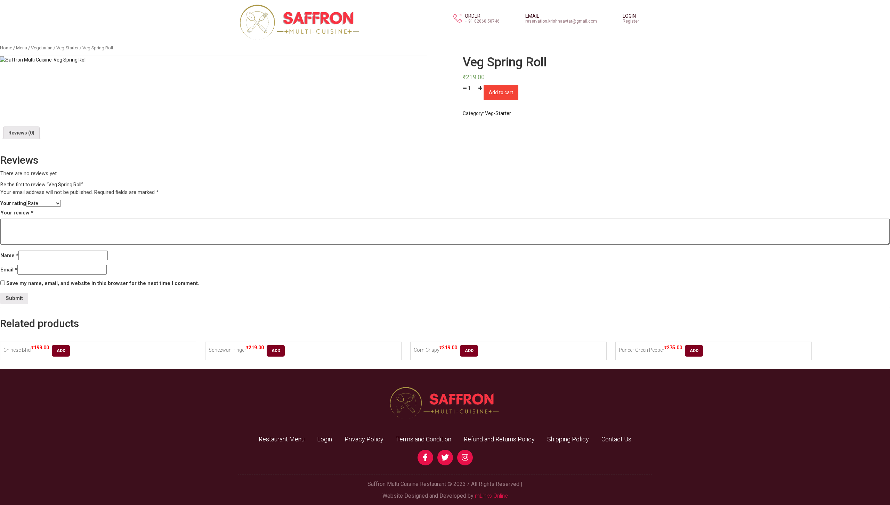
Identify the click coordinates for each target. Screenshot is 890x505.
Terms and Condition (423, 439)
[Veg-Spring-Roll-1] (43, 59)
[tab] (21, 133)
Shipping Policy (568, 439)
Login (324, 439)
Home (6, 47)
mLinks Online (491, 495)
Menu (21, 47)
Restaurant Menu (282, 439)
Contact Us (616, 439)
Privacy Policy (364, 439)
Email (8, 270)
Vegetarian (41, 47)
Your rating (13, 203)
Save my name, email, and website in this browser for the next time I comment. (102, 283)
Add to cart (501, 92)
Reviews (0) (21, 133)
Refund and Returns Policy (499, 439)
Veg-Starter (67, 47)
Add (61, 350)
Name (9, 255)
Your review (16, 213)
